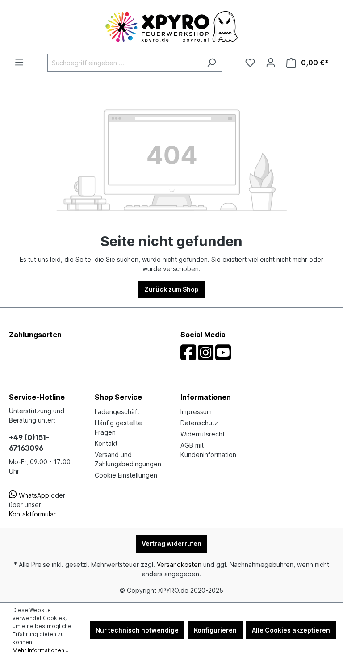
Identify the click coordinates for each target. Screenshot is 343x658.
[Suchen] (211, 63)
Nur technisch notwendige (137, 630)
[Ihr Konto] (270, 62)
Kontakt (106, 443)
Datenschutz (199, 423)
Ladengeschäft (117, 411)
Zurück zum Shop (171, 289)
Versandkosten (179, 564)
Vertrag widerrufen (171, 543)
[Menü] (19, 62)
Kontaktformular (32, 514)
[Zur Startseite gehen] (171, 27)
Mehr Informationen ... (41, 650)
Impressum (196, 411)
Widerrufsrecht (202, 434)
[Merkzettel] (250, 62)
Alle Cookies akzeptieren (291, 630)
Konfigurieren (215, 630)
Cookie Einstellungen (126, 475)
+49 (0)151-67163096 (29, 443)
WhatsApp (33, 495)
